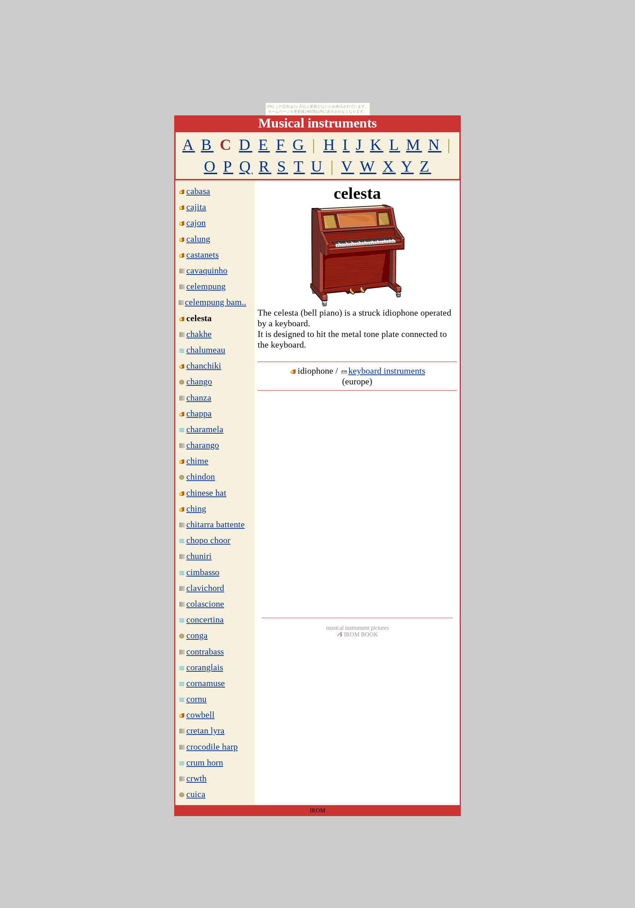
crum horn (204, 762)
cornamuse (205, 683)
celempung (206, 286)
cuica (195, 794)
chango (199, 381)
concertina (205, 619)
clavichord (205, 588)
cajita (196, 207)
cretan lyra (205, 730)
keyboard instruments (386, 371)
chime (197, 461)
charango (202, 445)
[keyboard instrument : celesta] (357, 305)
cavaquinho (206, 270)
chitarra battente (215, 524)
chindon (200, 476)
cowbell (200, 714)
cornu (196, 699)
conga (197, 635)
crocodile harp (212, 746)
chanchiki (203, 365)
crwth (196, 778)
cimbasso (202, 572)
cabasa (198, 191)
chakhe (199, 334)
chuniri (199, 556)
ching (196, 508)
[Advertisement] (357, 449)
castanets (202, 254)
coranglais (204, 667)
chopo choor (208, 540)
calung (198, 239)
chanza (198, 397)
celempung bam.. (215, 302)
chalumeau (205, 350)
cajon (196, 222)
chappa (199, 413)
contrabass (205, 651)
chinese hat (206, 493)
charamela (204, 429)
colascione (205, 604)
